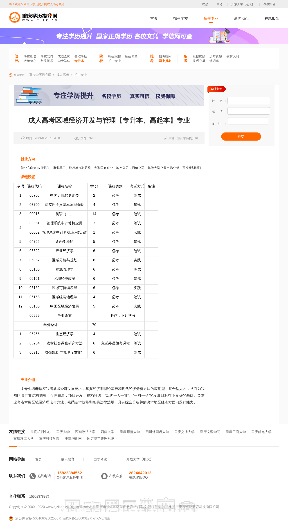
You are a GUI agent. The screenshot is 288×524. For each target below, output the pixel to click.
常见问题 (47, 61)
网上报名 (165, 61)
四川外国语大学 (157, 432)
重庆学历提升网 (39, 75)
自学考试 (100, 459)
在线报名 (269, 4)
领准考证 (80, 56)
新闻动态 (241, 18)
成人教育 (67, 459)
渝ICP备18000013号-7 (79, 518)
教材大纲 (232, 56)
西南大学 (107, 432)
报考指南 (165, 56)
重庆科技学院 (49, 438)
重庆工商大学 (236, 432)
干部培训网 (73, 438)
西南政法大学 (85, 432)
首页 (154, 18)
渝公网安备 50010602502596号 (38, 518)
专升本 (79, 61)
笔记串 (214, 61)
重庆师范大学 (130, 432)
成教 (205, 4)
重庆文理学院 (210, 432)
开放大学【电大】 (243, 4)
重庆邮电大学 (261, 432)
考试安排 (47, 56)
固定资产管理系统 (100, 438)
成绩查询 (64, 56)
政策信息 (30, 61)
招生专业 (211, 18)
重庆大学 (63, 432)
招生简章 (131, 56)
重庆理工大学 (24, 438)
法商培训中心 (41, 432)
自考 (220, 4)
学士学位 (64, 61)
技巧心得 (199, 61)
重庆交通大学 (184, 432)
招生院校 (114, 56)
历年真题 (215, 56)
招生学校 (180, 18)
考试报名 (30, 56)
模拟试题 (199, 56)
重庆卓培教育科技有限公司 (199, 507)
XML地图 (103, 518)
